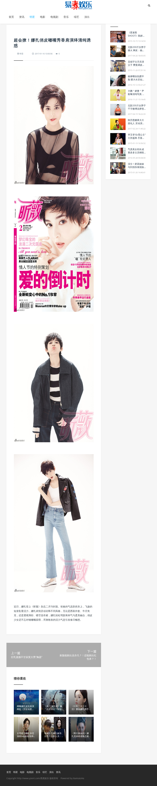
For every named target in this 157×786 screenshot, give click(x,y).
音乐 (66, 17)
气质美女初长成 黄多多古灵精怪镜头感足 (136, 152)
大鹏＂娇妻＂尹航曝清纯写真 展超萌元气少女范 (136, 94)
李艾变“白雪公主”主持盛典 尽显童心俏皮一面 (137, 138)
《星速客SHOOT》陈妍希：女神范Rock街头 (136, 37)
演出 (87, 17)
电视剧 (54, 17)
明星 (32, 17)
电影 (42, 17)
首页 (11, 17)
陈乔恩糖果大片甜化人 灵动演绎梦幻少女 (136, 123)
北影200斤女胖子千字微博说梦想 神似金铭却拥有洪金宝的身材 (137, 110)
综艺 (76, 17)
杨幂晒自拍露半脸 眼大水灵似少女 (136, 79)
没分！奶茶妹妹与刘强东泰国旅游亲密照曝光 (136, 167)
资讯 (21, 17)
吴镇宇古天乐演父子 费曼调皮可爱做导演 (136, 65)
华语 (21, 53)
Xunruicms (78, 778)
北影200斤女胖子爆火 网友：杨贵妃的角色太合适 (137, 50)
